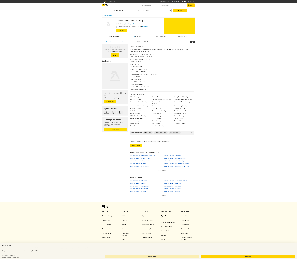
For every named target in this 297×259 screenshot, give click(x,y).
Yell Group (185, 211)
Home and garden (147, 237)
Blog (178, 5)
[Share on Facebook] (191, 42)
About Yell (184, 216)
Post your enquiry (164, 5)
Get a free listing (175, 1)
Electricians (125, 229)
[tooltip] (170, 10)
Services (105, 211)
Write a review (137, 24)
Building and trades (147, 220)
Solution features (166, 231)
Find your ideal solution (168, 222)
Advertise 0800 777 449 (188, 1)
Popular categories (146, 5)
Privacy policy (185, 220)
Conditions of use (186, 229)
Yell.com (104, 1)
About (163, 239)
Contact (163, 235)
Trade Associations (107, 229)
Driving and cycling (147, 229)
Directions (145, 27)
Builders (124, 216)
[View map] (115, 76)
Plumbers (124, 220)
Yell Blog (145, 211)
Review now (115, 55)
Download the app (164, 1)
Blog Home (145, 216)
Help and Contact (107, 233)
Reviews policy (185, 233)
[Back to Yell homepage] (106, 5)
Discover (125, 211)
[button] (138, 11)
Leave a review (106, 224)
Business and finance (148, 224)
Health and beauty (147, 233)
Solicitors (124, 239)
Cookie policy (185, 224)
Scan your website (166, 226)
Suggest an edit (109, 101)
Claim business (115, 129)
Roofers (124, 224)
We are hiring (106, 237)
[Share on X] (193, 42)
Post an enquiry (106, 220)
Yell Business (112, 1)
